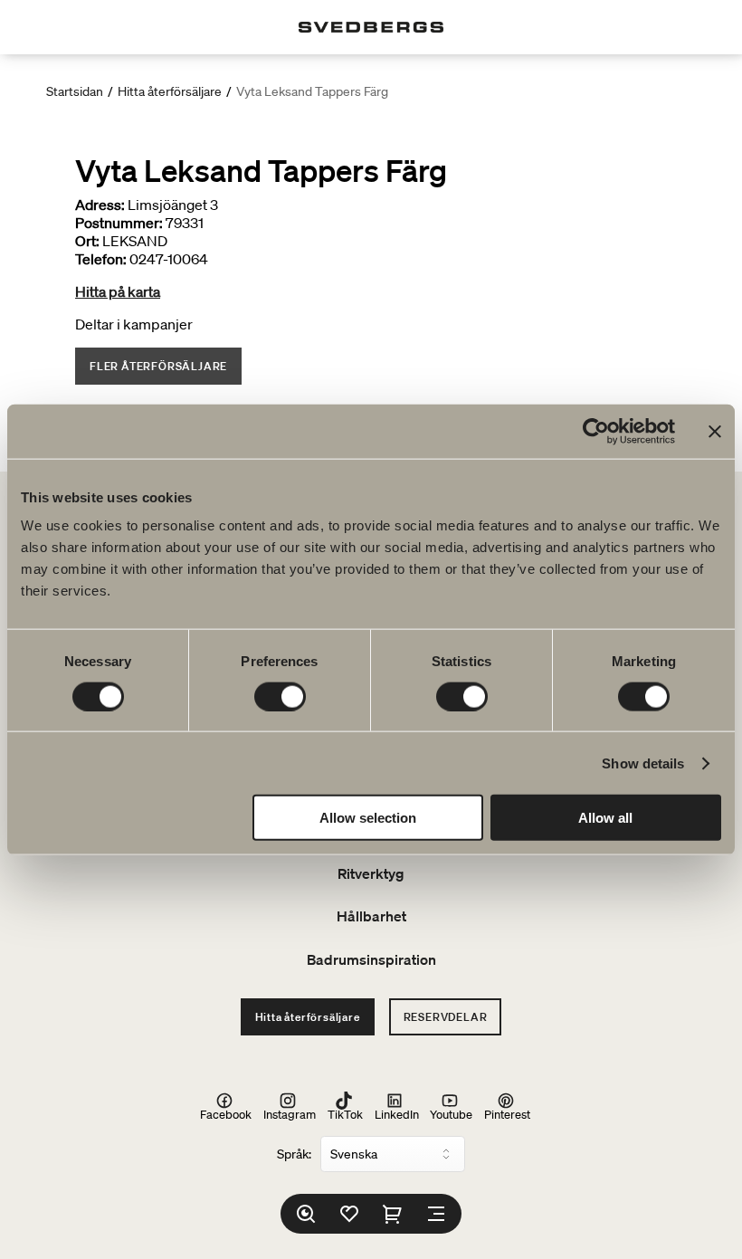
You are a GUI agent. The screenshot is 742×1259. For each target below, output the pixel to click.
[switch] (280, 696)
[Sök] (306, 1214)
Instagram (289, 1114)
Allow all (605, 817)
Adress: (100, 205)
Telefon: (101, 259)
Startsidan (74, 91)
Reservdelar (446, 1017)
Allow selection (367, 817)
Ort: (87, 241)
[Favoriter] (349, 1214)
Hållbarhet (371, 916)
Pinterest (507, 1114)
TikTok (345, 1114)
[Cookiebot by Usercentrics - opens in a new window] (596, 430)
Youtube (451, 1114)
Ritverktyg (371, 873)
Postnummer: (119, 223)
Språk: (294, 1154)
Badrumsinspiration (371, 959)
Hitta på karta (117, 291)
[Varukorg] (393, 1214)
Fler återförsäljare (158, 366)
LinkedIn (397, 1114)
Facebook (226, 1114)
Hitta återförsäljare (170, 91)
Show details (643, 762)
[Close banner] (715, 430)
